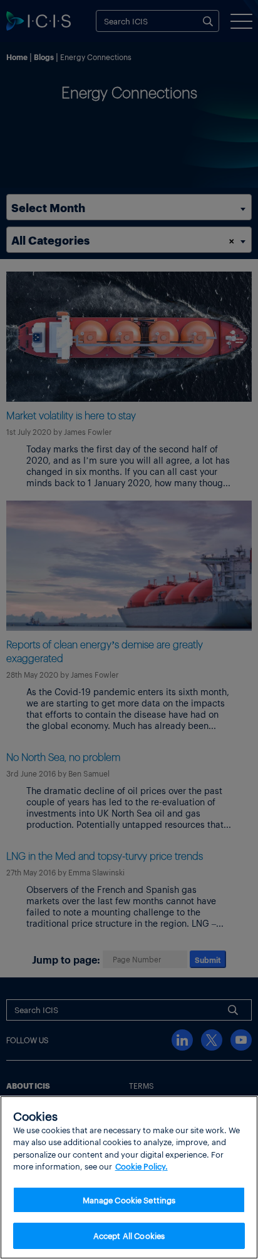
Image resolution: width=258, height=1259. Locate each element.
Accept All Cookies (129, 1235)
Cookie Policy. (141, 1166)
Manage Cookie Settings (129, 1200)
